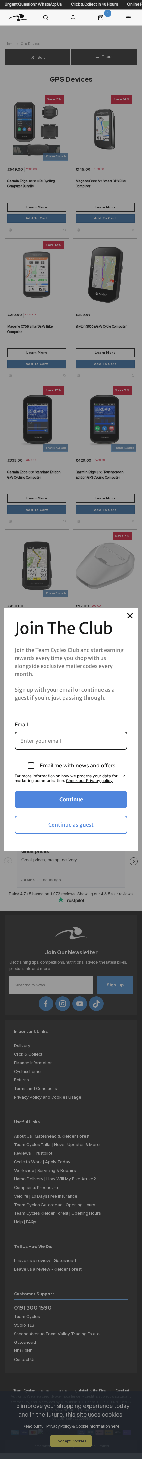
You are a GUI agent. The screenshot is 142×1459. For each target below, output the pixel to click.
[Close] (130, 616)
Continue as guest (71, 824)
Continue (71, 799)
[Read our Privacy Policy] (123, 776)
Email (21, 724)
